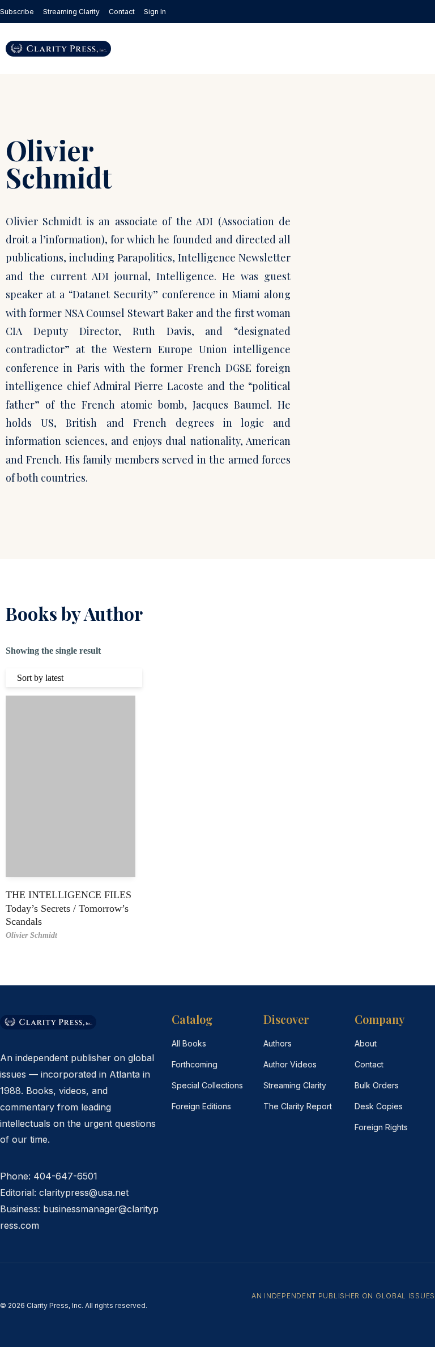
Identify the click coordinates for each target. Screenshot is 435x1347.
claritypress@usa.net (84, 1192)
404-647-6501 (65, 1176)
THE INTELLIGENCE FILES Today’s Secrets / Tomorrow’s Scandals (68, 908)
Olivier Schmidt (31, 935)
